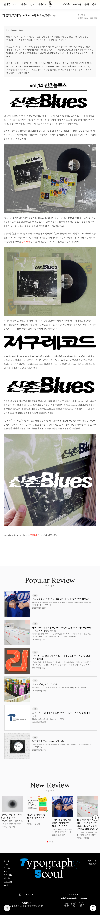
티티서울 (92, 861)
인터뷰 (7, 4)
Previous (4, 818)
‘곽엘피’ (33, 535)
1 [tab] (47, 841)
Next (95, 818)
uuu (58, 543)
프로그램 (77, 4)
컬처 (32, 4)
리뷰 (15, 4)
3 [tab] (52, 841)
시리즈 (24, 4)
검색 (94, 4)
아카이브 (42, 4)
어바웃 (66, 4)
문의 (87, 4)
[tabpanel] (12, 812)
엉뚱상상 (92, 864)
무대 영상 (25, 241)
